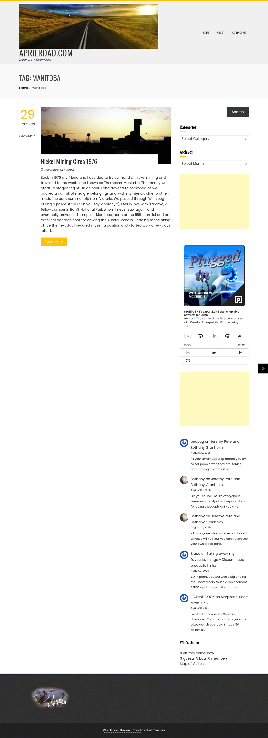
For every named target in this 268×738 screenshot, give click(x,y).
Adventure (52, 170)
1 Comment (28, 136)
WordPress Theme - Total (122, 730)
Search (238, 112)
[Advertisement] (214, 201)
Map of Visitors (192, 663)
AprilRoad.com (46, 53)
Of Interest (67, 170)
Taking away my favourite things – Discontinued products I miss (217, 559)
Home (206, 32)
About (220, 32)
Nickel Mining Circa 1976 (69, 161)
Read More (54, 241)
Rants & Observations (35, 60)
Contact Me (239, 32)
